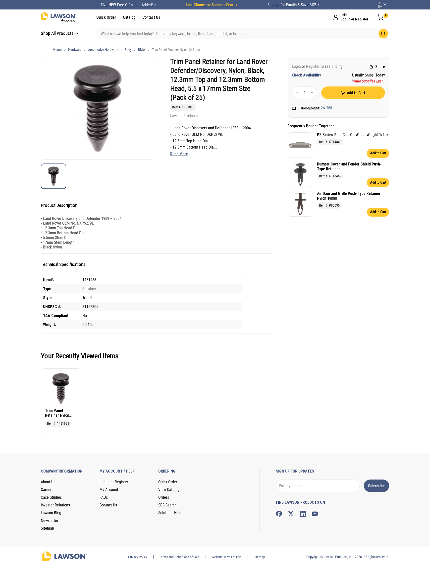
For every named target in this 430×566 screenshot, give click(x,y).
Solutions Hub (169, 512)
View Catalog (168, 489)
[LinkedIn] (303, 514)
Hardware (75, 50)
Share (380, 66)
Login (296, 66)
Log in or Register (114, 482)
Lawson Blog (51, 512)
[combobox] (243, 33)
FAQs (104, 497)
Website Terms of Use (226, 557)
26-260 (326, 108)
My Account (109, 489)
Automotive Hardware (103, 50)
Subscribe (376, 486)
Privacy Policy (137, 557)
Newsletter (49, 520)
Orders (163, 497)
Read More (179, 154)
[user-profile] (380, 6)
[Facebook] (279, 514)
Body (128, 50)
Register (313, 66)
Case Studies (51, 497)
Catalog (129, 17)
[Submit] (383, 33)
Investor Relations (55, 505)
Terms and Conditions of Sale (179, 557)
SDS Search (167, 505)
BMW (142, 50)
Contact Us (151, 17)
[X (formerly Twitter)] (291, 514)
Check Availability (306, 75)
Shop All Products (57, 33)
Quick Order (106, 17)
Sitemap (47, 528)
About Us (48, 482)
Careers (47, 489)
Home (57, 50)
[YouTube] (315, 514)
